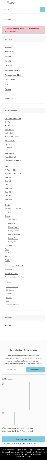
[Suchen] (42, 9)
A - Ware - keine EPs (13, 174)
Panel (7, 249)
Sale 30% (8, 196)
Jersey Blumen (14, 223)
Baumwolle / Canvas (13, 209)
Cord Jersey (9, 212)
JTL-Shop (27, 456)
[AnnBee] (12, 3)
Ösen (8, 301)
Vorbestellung (10, 133)
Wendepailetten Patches (14, 277)
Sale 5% (8, 177)
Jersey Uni (12, 242)
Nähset (8, 297)
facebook (8, 47)
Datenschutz (10, 80)
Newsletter (9, 66)
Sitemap (8, 89)
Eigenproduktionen (13, 118)
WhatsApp (9, 56)
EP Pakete (9, 126)
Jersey (7, 216)
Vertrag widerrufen (23, 439)
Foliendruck (12, 220)
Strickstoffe (9, 253)
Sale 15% (8, 185)
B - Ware (8, 122)
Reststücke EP (10, 157)
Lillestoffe (8, 245)
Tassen (7, 144)
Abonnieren (36, 370)
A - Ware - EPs (10, 170)
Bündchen (10, 290)
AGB (6, 84)
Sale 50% (8, 199)
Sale (6, 166)
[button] (35, 2)
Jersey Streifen (14, 234)
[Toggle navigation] (3, 2)
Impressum (9, 52)
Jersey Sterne (13, 231)
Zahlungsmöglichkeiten (14, 75)
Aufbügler (8, 269)
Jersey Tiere (13, 238)
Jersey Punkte (13, 227)
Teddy (7, 260)
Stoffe (7, 205)
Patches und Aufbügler (14, 266)
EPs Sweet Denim (12, 137)
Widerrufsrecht (10, 98)
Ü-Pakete (8, 148)
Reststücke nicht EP (13, 161)
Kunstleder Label (11, 273)
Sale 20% (8, 188)
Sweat (7, 256)
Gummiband (11, 294)
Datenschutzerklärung (13, 358)
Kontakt (8, 61)
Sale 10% (8, 181)
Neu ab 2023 (10, 140)
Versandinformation (12, 70)
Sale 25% (8, 192)
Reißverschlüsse (12, 305)
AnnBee (8, 325)
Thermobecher (12, 286)
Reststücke (9, 129)
